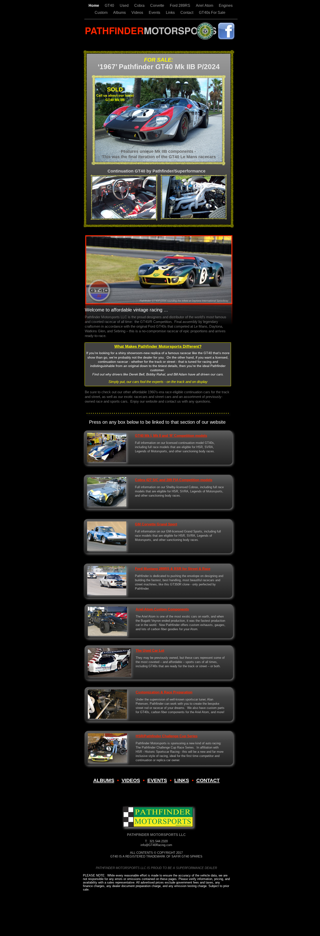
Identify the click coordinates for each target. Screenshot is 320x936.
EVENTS (157, 780)
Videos (137, 13)
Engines (226, 5)
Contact (187, 13)
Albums (120, 13)
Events (155, 13)
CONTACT (208, 780)
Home (94, 5)
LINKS (181, 780)
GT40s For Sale (212, 13)
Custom (101, 13)
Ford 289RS (180, 5)
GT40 (110, 5)
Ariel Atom (205, 5)
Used (125, 5)
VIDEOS (131, 780)
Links (171, 13)
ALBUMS (103, 780)
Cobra (139, 5)
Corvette (157, 5)
